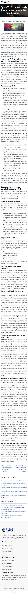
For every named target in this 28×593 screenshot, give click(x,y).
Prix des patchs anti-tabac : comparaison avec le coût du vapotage (21, 468)
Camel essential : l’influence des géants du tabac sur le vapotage (7, 468)
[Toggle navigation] (25, 2)
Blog (3, 19)
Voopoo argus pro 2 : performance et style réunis (12, 480)
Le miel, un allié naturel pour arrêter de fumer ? (12, 505)
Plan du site (14, 592)
